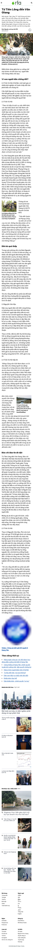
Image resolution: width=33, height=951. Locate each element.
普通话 (19, 895)
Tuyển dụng (21, 939)
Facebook (4, 933)
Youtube (4, 931)
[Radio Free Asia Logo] (16, 2)
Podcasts (4, 924)
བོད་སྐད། (19, 907)
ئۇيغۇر (19, 909)
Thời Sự (4, 899)
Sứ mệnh (20, 931)
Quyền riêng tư (22, 935)
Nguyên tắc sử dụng (23, 933)
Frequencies (5, 922)
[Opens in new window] (16, 630)
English (19, 913)
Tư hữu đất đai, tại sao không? (15, 673)
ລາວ (19, 903)
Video (3, 903)
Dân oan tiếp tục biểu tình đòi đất (16, 676)
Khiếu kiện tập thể (10, 678)
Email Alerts (21, 920)
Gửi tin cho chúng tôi (7, 939)
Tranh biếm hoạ (6, 905)
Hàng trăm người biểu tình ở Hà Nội (16, 670)
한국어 (19, 901)
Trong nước (5, 895)
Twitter (4, 935)
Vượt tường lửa (22, 937)
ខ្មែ (18, 905)
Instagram (4, 937)
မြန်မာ (19, 899)
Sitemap (20, 941)
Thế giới (4, 897)
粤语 (19, 897)
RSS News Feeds (22, 922)
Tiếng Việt (20, 911)
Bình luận (4, 901)
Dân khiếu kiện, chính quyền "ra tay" (16, 681)
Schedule (4, 920)
